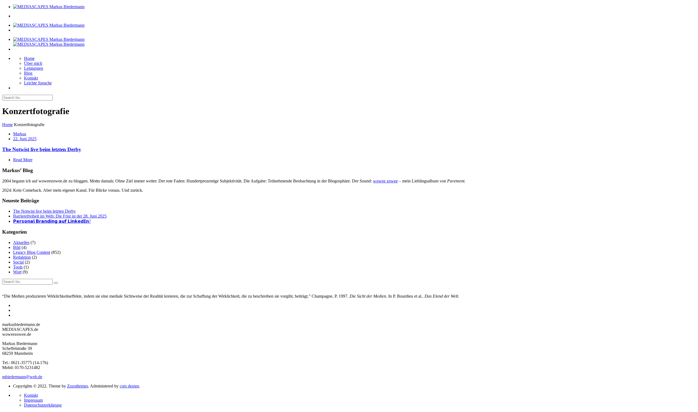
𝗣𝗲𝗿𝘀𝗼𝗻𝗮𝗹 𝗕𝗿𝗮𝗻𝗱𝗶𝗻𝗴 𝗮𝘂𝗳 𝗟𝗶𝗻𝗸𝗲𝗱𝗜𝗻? (52, 221)
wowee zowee (385, 181)
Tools (18, 267)
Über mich (33, 63)
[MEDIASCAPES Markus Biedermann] (49, 6)
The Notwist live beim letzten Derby (41, 149)
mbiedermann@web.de (22, 376)
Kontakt (31, 78)
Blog (28, 73)
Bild (16, 247)
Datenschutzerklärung (43, 405)
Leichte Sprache (38, 83)
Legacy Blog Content (31, 252)
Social (18, 262)
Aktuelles (21, 242)
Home (29, 58)
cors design (129, 386)
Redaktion (22, 257)
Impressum (33, 400)
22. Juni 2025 (25, 138)
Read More (22, 159)
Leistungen (33, 68)
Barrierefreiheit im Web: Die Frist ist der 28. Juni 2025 (60, 216)
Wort (17, 272)
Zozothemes (77, 386)
